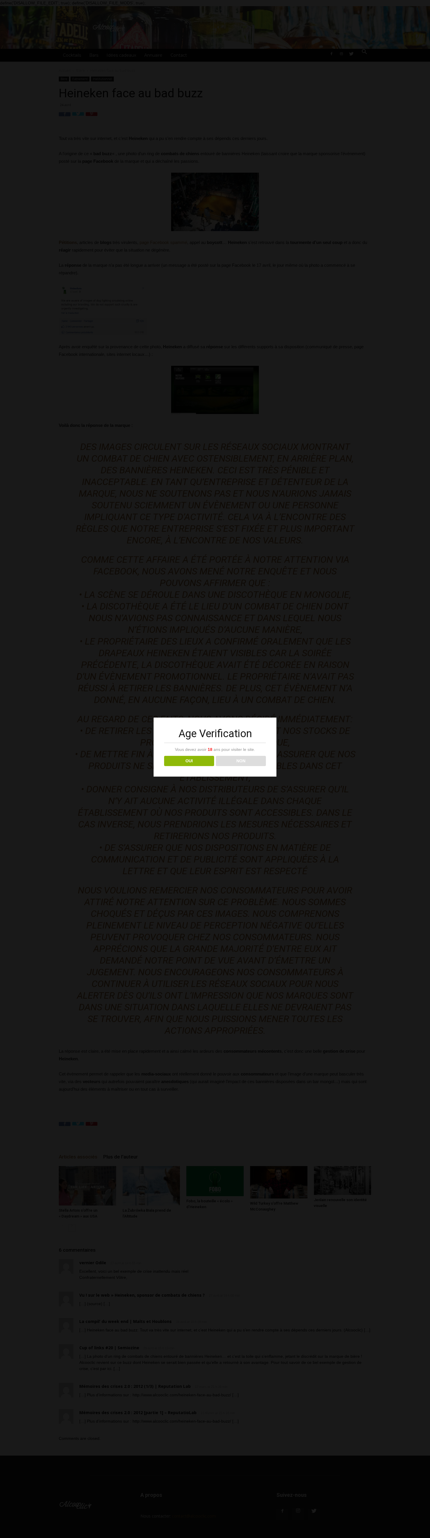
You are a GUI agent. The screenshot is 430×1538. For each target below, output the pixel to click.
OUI (189, 760)
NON (240, 760)
